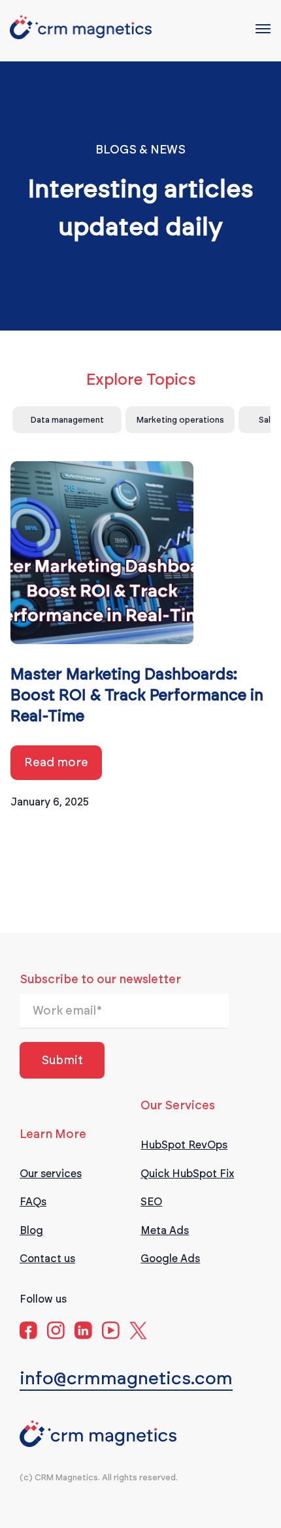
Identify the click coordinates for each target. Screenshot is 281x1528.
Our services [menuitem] (51, 1173)
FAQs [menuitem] (33, 1201)
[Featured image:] (101, 556)
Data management (67, 420)
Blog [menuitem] (31, 1230)
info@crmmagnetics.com (126, 1378)
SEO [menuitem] (151, 1201)
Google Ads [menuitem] (170, 1258)
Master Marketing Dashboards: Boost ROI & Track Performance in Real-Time (136, 695)
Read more (56, 762)
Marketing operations (180, 420)
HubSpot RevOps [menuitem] (183, 1145)
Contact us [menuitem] (47, 1258)
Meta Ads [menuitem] (164, 1230)
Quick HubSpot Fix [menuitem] (187, 1173)
